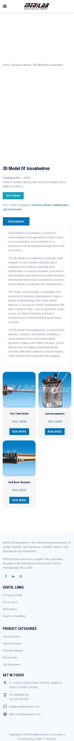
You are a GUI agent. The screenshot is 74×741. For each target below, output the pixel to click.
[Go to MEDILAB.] (11, 26)
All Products (10, 609)
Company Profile (12, 595)
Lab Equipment (11, 664)
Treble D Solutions (45, 738)
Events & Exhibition (14, 616)
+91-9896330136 (19, 694)
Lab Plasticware (12, 643)
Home (6, 65)
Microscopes (10, 657)
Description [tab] (16, 221)
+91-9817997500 (19, 699)
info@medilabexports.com (24, 706)
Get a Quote (13, 195)
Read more (19, 431)
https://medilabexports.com (25, 714)
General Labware (21, 65)
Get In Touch (10, 602)
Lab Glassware (11, 636)
